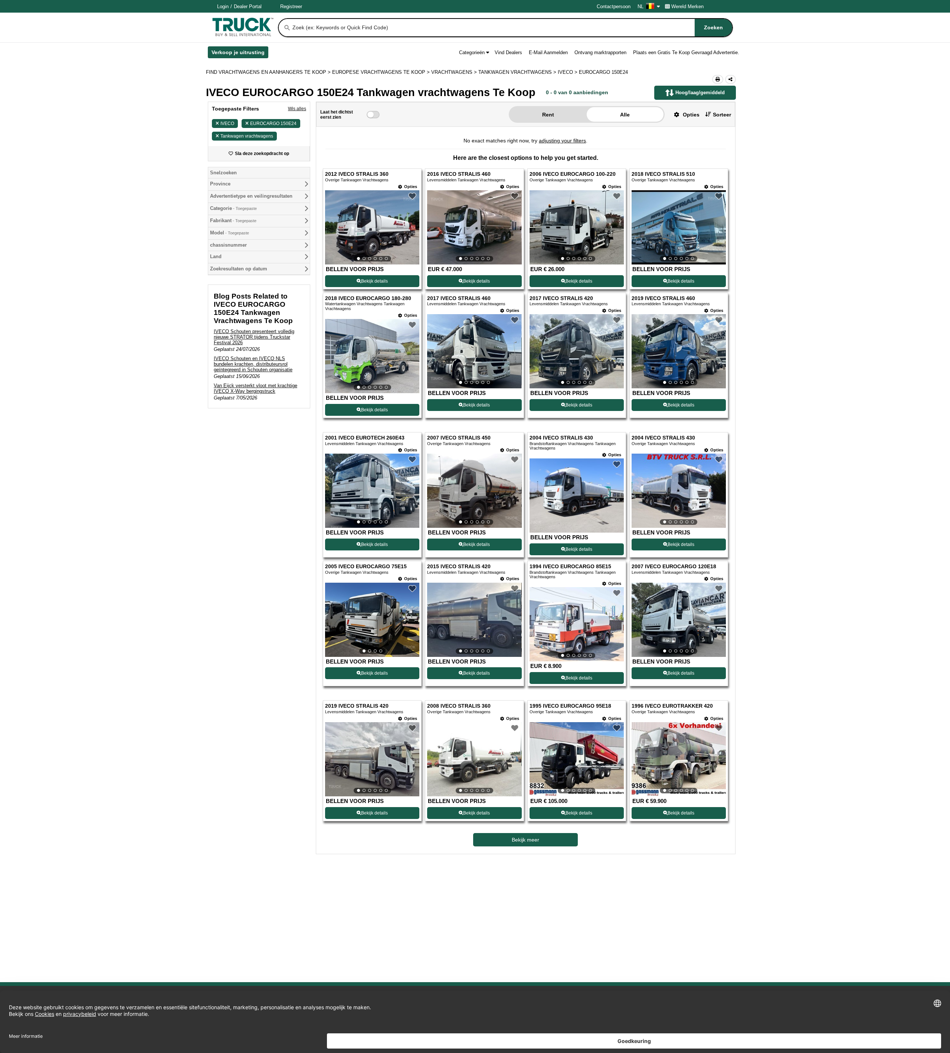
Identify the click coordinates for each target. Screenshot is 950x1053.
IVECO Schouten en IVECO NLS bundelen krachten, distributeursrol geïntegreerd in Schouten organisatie (253, 364)
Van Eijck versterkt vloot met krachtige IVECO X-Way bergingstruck (255, 388)
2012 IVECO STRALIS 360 (357, 174)
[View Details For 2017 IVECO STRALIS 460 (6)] (474, 351)
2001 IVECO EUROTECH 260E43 (364, 438)
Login (223, 6)
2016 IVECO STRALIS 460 (459, 174)
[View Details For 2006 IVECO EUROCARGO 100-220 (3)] (577, 227)
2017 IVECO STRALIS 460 (459, 298)
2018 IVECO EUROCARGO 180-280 (368, 298)
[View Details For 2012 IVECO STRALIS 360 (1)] (372, 227)
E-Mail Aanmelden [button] (548, 52)
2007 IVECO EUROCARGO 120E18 (674, 566)
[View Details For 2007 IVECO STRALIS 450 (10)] (474, 491)
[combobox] (512, 27)
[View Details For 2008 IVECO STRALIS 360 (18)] (474, 759)
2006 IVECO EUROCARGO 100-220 (573, 174)
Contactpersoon (613, 6)
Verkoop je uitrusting (240, 53)
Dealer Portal (248, 6)
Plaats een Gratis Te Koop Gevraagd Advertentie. (686, 52)
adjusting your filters (562, 141)
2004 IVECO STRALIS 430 (561, 438)
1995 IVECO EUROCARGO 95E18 (570, 706)
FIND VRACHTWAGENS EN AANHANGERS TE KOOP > (269, 72)
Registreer (291, 6)
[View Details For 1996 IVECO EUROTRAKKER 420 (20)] (679, 759)
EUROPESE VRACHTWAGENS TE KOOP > (381, 72)
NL (640, 6)
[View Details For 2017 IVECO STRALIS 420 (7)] (577, 351)
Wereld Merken (687, 6)
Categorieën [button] (472, 52)
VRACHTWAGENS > (454, 72)
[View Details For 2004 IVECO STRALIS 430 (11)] (577, 530)
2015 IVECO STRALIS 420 (459, 566)
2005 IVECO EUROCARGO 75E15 (366, 566)
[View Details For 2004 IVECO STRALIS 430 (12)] (679, 491)
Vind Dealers (508, 52)
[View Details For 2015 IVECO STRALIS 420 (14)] (474, 620)
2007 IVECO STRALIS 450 (459, 438)
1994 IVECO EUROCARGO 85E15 (570, 566)
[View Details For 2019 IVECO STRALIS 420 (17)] (372, 759)
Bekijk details (374, 281)
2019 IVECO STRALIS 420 (357, 706)
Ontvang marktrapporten (600, 52)
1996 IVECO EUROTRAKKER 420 (672, 706)
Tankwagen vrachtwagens (246, 136)
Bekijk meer (525, 840)
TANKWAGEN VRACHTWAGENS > (518, 72)
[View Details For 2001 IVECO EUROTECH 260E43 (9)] (372, 491)
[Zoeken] (287, 27)
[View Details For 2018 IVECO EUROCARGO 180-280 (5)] (372, 356)
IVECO (227, 123)
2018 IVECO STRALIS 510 (663, 174)
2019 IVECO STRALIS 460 (663, 298)
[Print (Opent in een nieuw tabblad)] (717, 79)
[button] (684, 114)
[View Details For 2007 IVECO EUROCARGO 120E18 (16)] (679, 620)
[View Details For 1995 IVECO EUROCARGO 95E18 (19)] (577, 759)
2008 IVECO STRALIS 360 (459, 706)
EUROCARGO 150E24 (273, 123)
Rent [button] (548, 115)
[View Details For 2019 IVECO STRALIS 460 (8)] (679, 351)
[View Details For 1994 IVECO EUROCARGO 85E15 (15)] (577, 624)
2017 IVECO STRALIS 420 (561, 298)
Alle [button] (625, 115)
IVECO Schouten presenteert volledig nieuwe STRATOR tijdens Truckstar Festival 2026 (254, 337)
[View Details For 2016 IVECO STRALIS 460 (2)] (474, 227)
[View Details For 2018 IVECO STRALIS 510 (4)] (679, 227)
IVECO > (568, 72)
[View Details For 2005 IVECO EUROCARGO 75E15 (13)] (372, 620)
